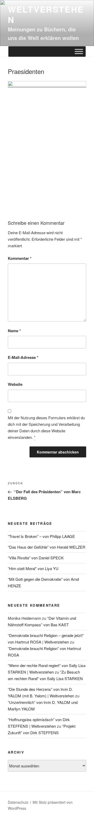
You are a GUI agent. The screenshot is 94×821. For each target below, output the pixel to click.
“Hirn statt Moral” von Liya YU (33, 568)
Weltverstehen (46, 14)
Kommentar (20, 258)
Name (14, 331)
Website (15, 384)
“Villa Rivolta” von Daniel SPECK (36, 557)
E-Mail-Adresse (23, 357)
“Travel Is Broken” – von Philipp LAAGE (41, 536)
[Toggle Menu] (79, 51)
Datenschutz (18, 802)
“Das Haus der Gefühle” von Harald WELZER (46, 547)
